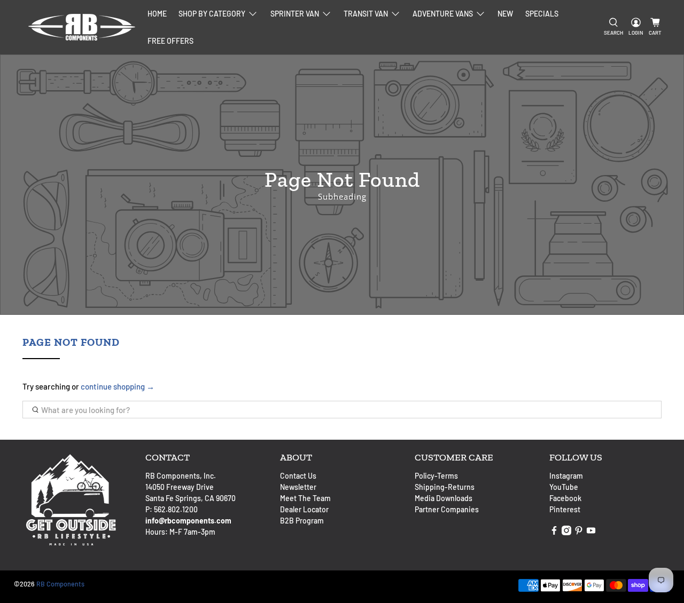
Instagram (566, 475)
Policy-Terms (436, 475)
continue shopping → (117, 386)
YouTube (563, 486)
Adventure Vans (443, 13)
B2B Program (302, 520)
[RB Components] (81, 27)
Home (157, 13)
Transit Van (366, 13)
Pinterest (564, 509)
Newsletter (298, 486)
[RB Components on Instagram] (566, 532)
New (505, 13)
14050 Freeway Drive (179, 486)
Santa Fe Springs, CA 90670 (190, 498)
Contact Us (298, 475)
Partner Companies (447, 509)
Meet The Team (305, 498)
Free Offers (170, 40)
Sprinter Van (294, 13)
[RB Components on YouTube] (591, 532)
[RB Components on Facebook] (554, 532)
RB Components (60, 584)
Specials (541, 13)
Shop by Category (211, 13)
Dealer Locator (304, 509)
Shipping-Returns (445, 486)
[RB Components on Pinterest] (579, 532)
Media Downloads (443, 498)
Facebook (565, 498)
